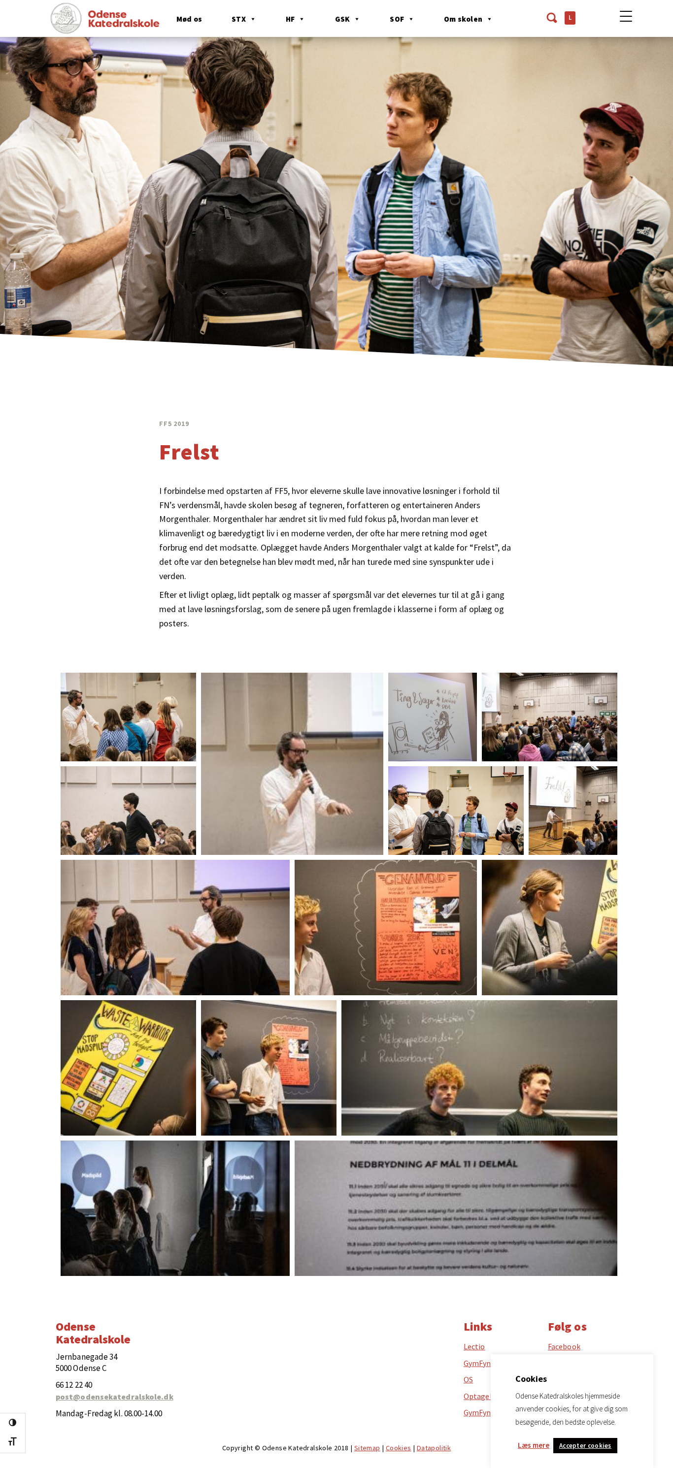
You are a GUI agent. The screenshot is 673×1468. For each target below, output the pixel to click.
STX (239, 19)
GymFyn (477, 1363)
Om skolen (463, 19)
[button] (128, 717)
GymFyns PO (485, 1412)
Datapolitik (434, 1447)
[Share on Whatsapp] (172, 744)
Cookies (398, 1447)
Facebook (564, 1346)
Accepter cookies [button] (585, 1445)
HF (290, 19)
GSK (342, 19)
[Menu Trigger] (625, 16)
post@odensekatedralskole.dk (114, 1397)
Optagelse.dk (486, 1396)
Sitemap (367, 1447)
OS (468, 1379)
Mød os (189, 19)
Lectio (474, 1346)
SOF (397, 19)
